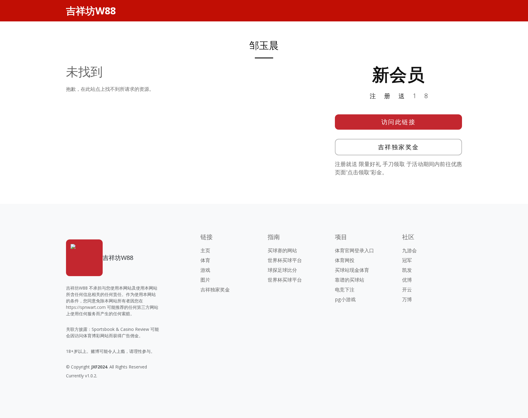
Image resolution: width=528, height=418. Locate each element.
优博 (407, 279)
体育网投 (344, 260)
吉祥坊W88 (91, 10)
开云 (407, 289)
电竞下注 (344, 289)
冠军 (407, 260)
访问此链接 (398, 122)
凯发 (407, 270)
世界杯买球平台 (285, 260)
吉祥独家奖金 (398, 147)
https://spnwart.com (86, 307)
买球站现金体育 (352, 270)
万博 (407, 299)
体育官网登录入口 (354, 250)
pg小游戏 (345, 299)
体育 (205, 260)
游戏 (205, 270)
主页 (205, 250)
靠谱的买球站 (349, 279)
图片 (205, 279)
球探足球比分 (282, 270)
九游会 (409, 250)
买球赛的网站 (282, 250)
